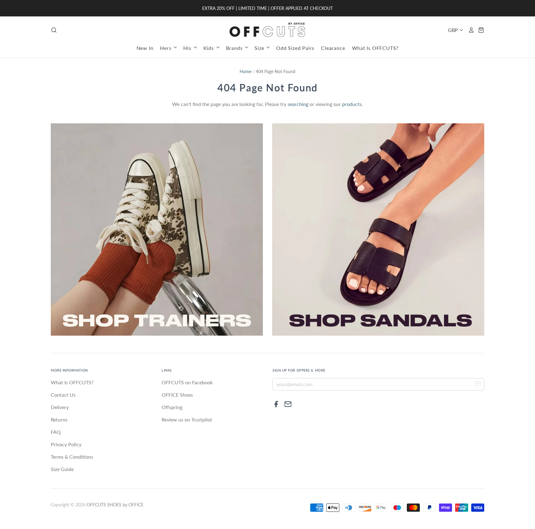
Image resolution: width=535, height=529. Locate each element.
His (188, 48)
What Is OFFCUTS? (375, 48)
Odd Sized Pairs (295, 48)
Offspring (172, 407)
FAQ (56, 432)
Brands (235, 48)
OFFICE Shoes (177, 395)
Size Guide (62, 469)
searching (298, 104)
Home (245, 71)
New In (145, 48)
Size (260, 48)
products (352, 104)
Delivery (60, 407)
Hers (166, 48)
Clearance (333, 48)
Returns (59, 419)
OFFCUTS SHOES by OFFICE (115, 504)
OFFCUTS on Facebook (187, 382)
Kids (209, 48)
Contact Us (63, 395)
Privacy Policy (66, 444)
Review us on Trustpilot (187, 419)
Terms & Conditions (72, 457)
